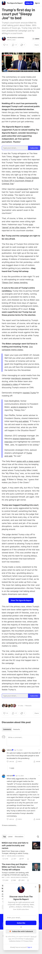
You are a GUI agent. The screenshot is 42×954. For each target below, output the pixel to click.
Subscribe (29, 3)
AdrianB (10, 775)
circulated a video (10, 384)
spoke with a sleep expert (28, 461)
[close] (35, 887)
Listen (37, 39)
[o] (36, 845)
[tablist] (11, 729)
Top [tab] (4, 837)
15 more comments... (9, 825)
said (4, 479)
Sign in (37, 3)
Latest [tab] (10, 837)
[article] (21, 850)
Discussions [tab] (19, 837)
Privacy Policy (28, 941)
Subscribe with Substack (22, 931)
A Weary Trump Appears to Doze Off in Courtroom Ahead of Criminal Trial (20, 181)
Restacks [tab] (16, 729)
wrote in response (19, 407)
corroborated (22, 189)
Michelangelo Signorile (15, 37)
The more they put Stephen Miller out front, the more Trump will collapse (14, 867)
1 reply (11, 768)
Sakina (9, 750)
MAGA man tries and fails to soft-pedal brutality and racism (15, 845)
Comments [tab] (7, 729)
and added (23, 421)
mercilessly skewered (20, 378)
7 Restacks (28, 706)
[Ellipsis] (39, 750)
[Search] (38, 836)
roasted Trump (29, 393)
